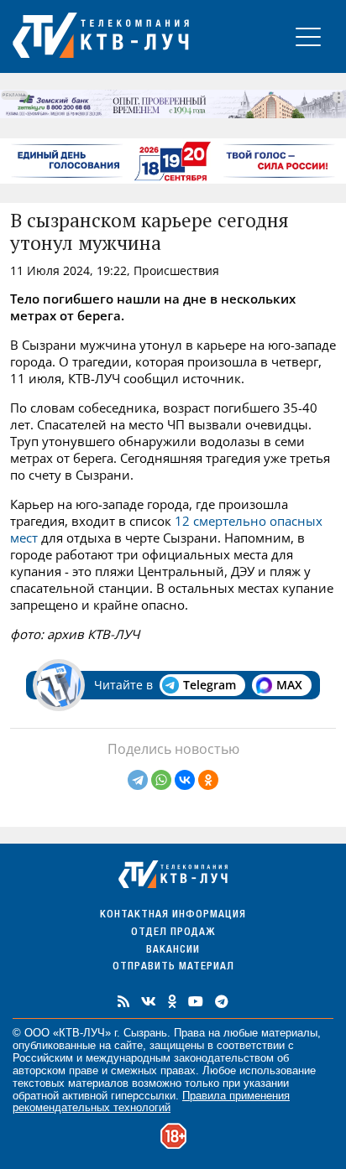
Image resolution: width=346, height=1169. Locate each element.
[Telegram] (138, 780)
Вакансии (173, 950)
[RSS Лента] (123, 1001)
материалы (289, 1032)
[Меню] (308, 36)
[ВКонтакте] (185, 780)
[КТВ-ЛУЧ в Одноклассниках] (172, 1001)
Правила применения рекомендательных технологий (151, 1101)
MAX (289, 685)
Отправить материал (173, 967)
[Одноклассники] (208, 780)
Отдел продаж (173, 932)
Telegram (209, 685)
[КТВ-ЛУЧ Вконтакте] (148, 1001)
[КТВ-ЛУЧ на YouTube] (195, 1001)
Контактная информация (173, 915)
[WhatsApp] (161, 780)
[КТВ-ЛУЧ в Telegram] (221, 1001)
